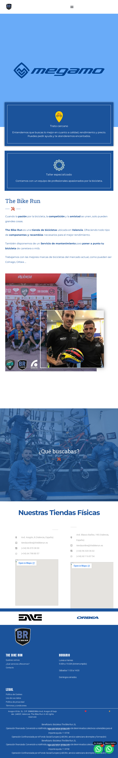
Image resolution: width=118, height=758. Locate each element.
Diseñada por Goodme (97, 711)
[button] (71, 6)
